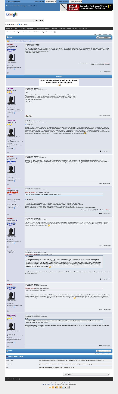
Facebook (62, 28)
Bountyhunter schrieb (31, 254)
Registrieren (34, 6)
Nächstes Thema (107, 34)
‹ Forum (16, 378)
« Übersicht (10, 378)
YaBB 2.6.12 (65, 383)
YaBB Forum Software (48, 384)
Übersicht (9, 28)
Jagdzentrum (83, 28)
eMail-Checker (72, 28)
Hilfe (15, 28)
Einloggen (24, 6)
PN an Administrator (43, 28)
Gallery (54, 28)
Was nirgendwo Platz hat (21, 32)
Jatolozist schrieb (30, 192)
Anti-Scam (10, 32)
